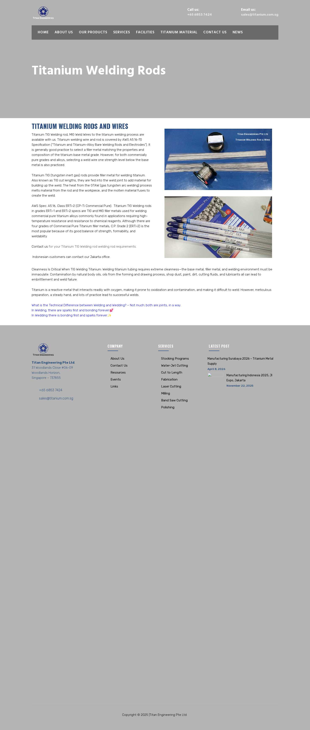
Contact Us (215, 32)
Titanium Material (178, 32)
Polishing (167, 407)
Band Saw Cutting (174, 400)
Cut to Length (171, 372)
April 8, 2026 (216, 369)
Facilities (145, 32)
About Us (64, 32)
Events (116, 379)
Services (121, 32)
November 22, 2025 (239, 385)
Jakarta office (100, 257)
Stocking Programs (175, 358)
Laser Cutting (171, 386)
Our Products (93, 32)
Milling (165, 393)
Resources (118, 372)
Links (114, 386)
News (238, 32)
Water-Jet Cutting (174, 365)
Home (43, 32)
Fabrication (169, 379)
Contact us (40, 246)
